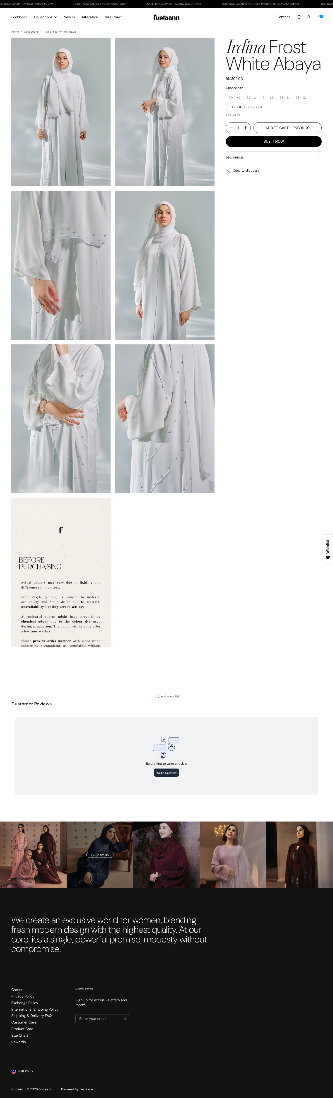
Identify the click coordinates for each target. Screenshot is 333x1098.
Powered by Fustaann (77, 1089)
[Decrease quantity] (229, 128)
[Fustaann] (167, 17)
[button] (299, 17)
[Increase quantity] (247, 128)
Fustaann (45, 1089)
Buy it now (274, 141)
